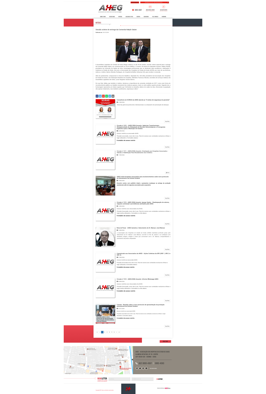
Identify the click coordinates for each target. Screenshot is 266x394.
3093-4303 (159, 363)
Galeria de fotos (129, 16)
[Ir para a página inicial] (128, 389)
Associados (146, 16)
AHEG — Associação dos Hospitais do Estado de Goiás (110, 8)
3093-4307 (138, 10)
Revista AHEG (112, 16)
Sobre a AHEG (103, 16)
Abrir (168, 172)
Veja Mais (167, 121)
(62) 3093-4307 (145, 363)
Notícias (120, 16)
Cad (159, 379)
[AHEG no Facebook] (137, 368)
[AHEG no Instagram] (143, 368)
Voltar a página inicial (134, 2)
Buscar (168, 2)
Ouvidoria (164, 16)
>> (119, 332)
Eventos (138, 16)
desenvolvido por (161, 388)
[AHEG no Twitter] (140, 368)
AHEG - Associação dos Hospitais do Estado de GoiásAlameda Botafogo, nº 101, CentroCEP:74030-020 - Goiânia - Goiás (153, 354)
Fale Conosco (155, 16)
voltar (165, 341)
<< (97, 332)
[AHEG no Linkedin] (146, 368)
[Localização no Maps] (98, 360)
